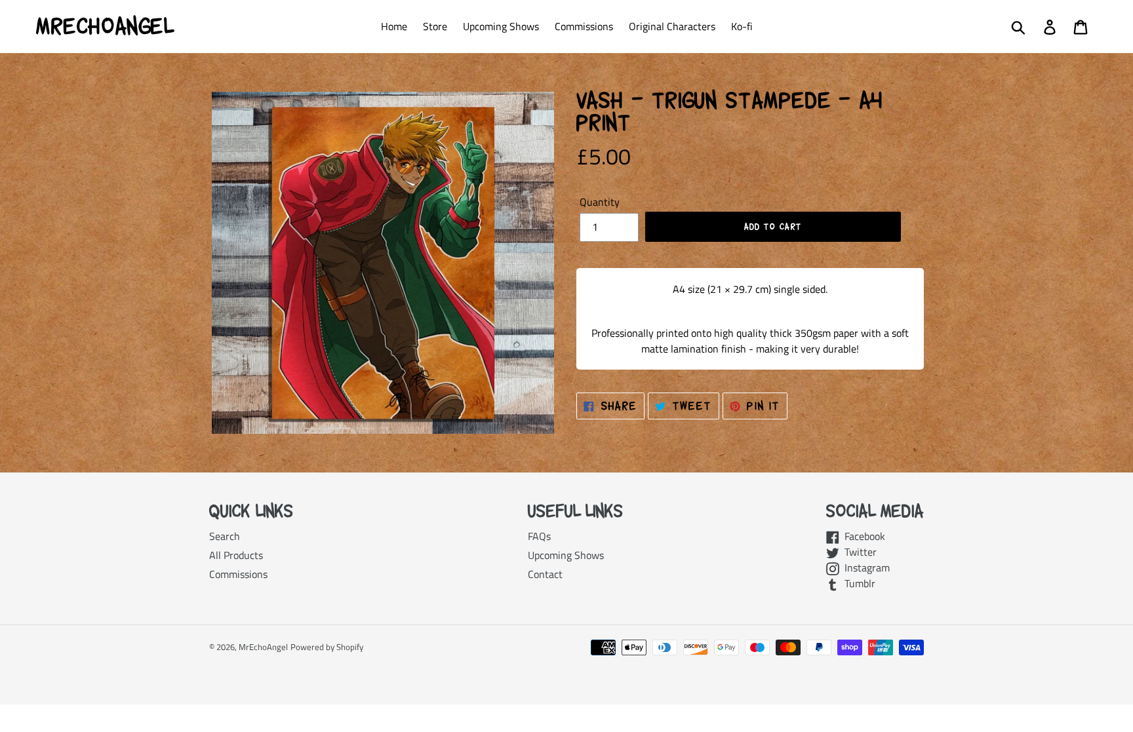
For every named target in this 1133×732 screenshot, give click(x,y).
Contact (545, 574)
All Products (236, 555)
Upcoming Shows (566, 555)
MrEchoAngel (105, 26)
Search (224, 536)
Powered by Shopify (326, 646)
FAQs (539, 536)
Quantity (600, 202)
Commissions (238, 574)
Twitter (858, 552)
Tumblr (857, 583)
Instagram (864, 567)
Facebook (862, 536)
